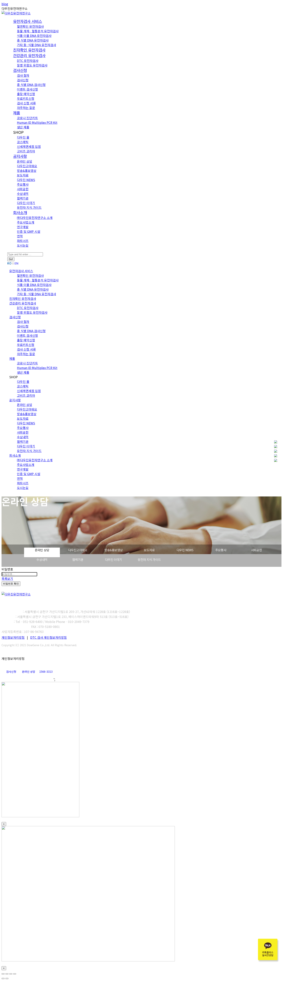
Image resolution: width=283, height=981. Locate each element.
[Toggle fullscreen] (10, 973)
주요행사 (220, 550)
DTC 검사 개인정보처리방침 (48, 637)
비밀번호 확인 (11, 583)
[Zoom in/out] (14, 973)
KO (9, 263)
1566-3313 (46, 671)
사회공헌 (256, 550)
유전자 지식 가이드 (149, 559)
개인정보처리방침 (13, 637)
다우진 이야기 (113, 559)
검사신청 (11, 671)
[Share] (6, 973)
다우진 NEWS (185, 550)
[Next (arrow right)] (6, 978)
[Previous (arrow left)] (3, 978)
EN (16, 263)
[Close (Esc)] (3, 973)
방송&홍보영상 (113, 550)
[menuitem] (20, 70)
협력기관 (77, 559)
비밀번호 (7, 569)
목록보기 (7, 578)
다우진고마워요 (77, 550)
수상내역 (41, 559)
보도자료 (149, 550)
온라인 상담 (42, 550)
